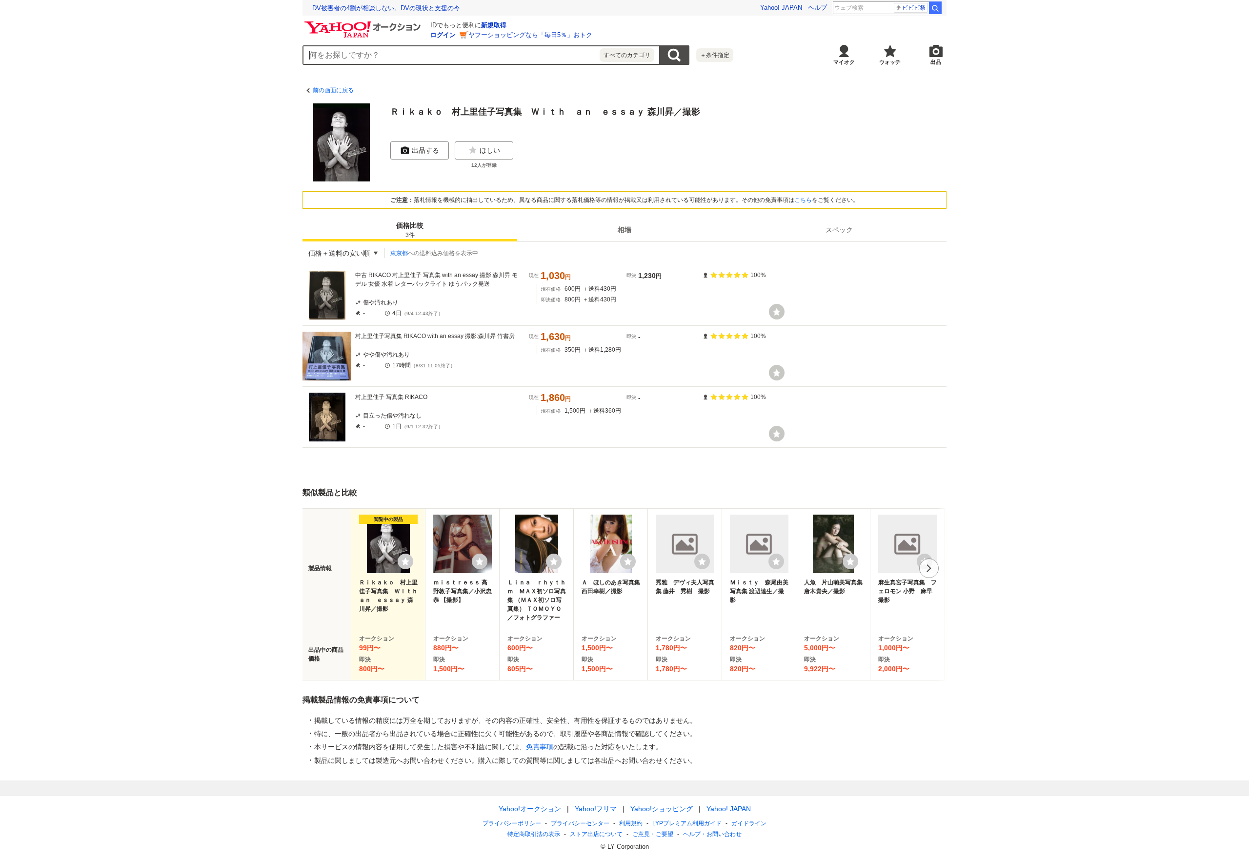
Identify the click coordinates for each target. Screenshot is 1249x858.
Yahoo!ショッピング (661, 809)
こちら (803, 200)
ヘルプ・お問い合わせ (712, 834)
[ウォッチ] (777, 311)
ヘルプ (817, 7)
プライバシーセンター (580, 823)
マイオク (844, 62)
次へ (929, 568)
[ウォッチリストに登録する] (405, 561)
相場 (624, 230)
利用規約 (631, 823)
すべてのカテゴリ (627, 55)
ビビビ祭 (914, 7)
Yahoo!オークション (530, 809)
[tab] (409, 230)
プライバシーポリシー (512, 823)
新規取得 (493, 25)
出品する (425, 150)
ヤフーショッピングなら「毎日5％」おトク (530, 35)
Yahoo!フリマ (596, 809)
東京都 (399, 253)
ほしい (490, 150)
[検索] (935, 7)
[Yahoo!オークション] (363, 24)
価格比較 (409, 230)
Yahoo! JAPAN (781, 7)
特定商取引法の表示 (533, 834)
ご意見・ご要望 (652, 834)
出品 (935, 62)
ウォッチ (890, 62)
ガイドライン (748, 823)
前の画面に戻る (333, 90)
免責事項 (539, 747)
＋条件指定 (714, 55)
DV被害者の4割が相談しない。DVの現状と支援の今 (386, 8)
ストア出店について (596, 834)
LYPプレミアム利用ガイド (687, 823)
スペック (839, 230)
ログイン (443, 35)
